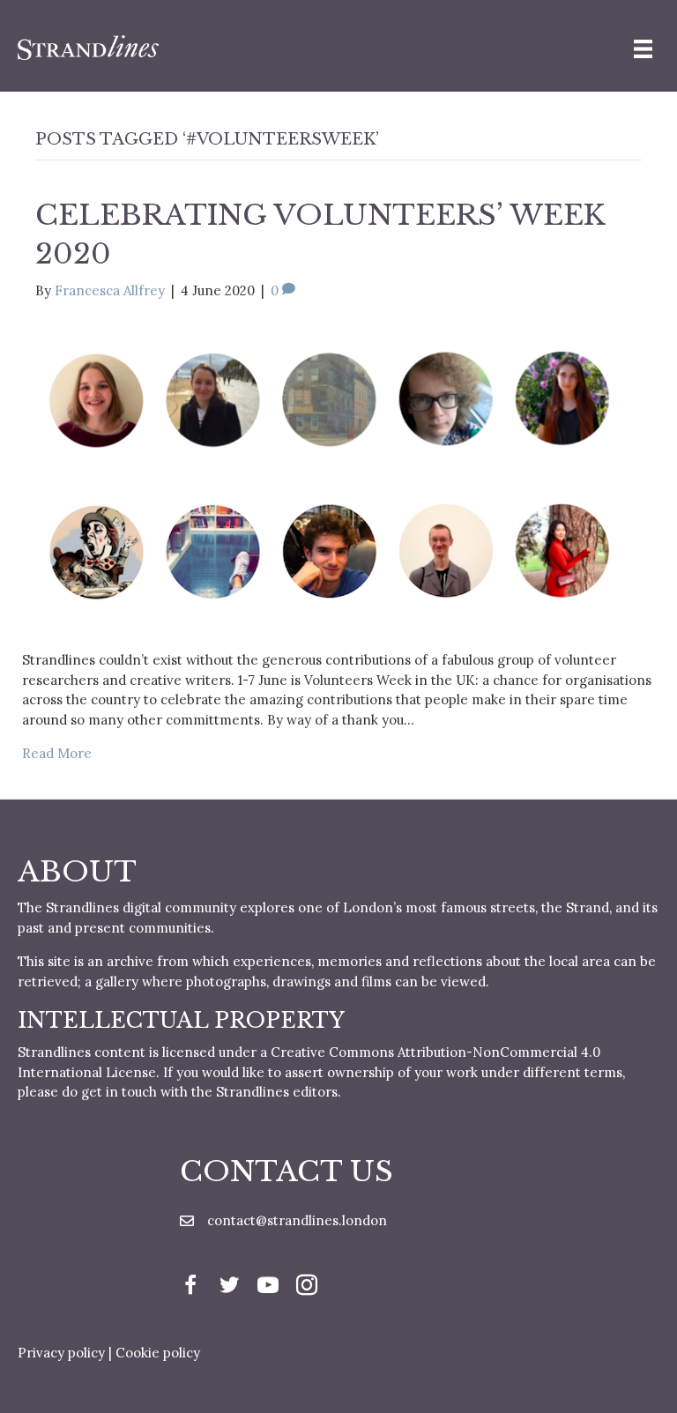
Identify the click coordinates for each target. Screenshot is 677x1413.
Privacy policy (61, 1352)
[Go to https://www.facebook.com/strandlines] (190, 1287)
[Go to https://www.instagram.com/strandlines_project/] (306, 1287)
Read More (57, 753)
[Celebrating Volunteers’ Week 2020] (327, 474)
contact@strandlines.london (297, 1220)
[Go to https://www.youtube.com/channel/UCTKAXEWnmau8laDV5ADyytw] (268, 1287)
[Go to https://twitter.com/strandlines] (229, 1287)
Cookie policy (157, 1352)
